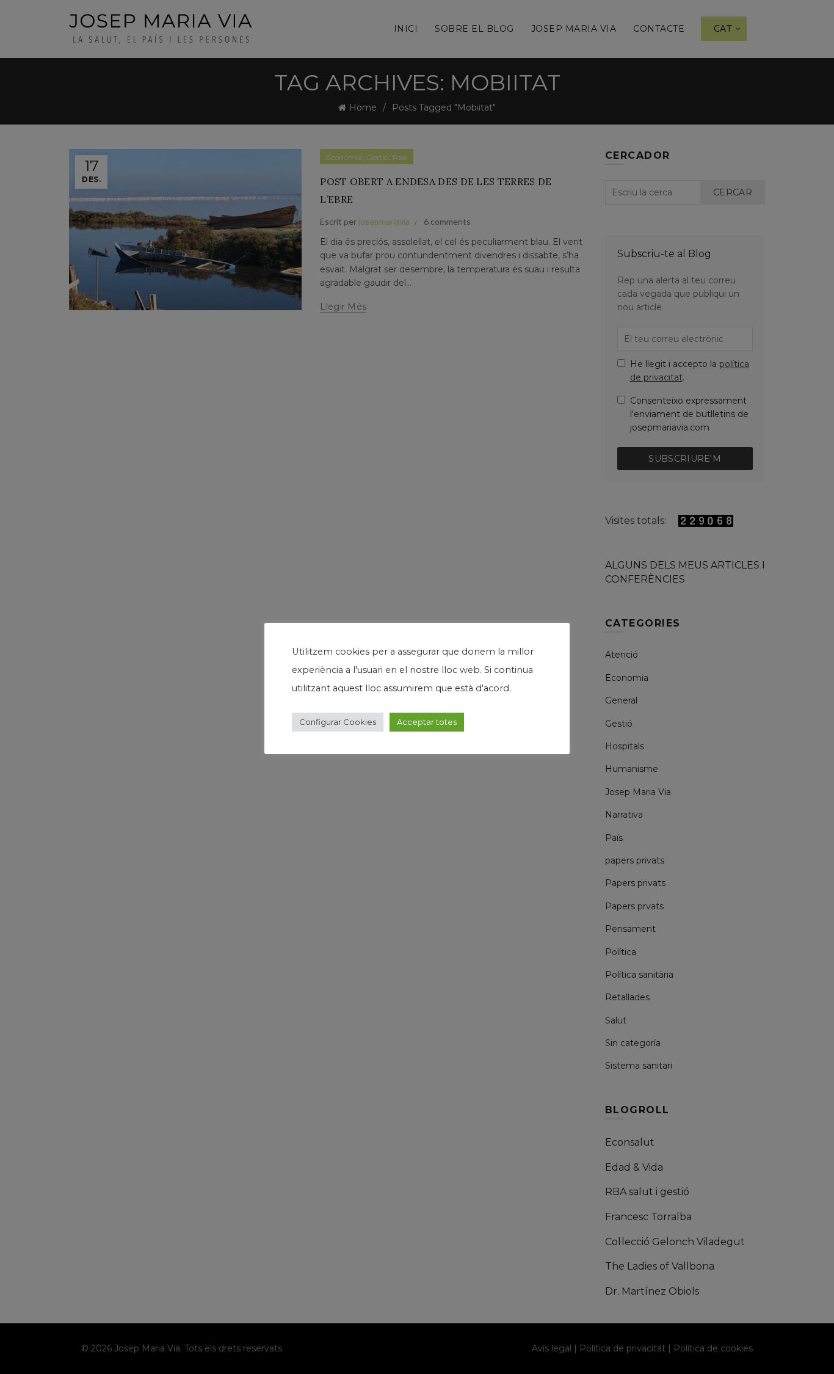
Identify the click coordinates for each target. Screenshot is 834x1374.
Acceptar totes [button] (427, 722)
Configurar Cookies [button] (337, 722)
